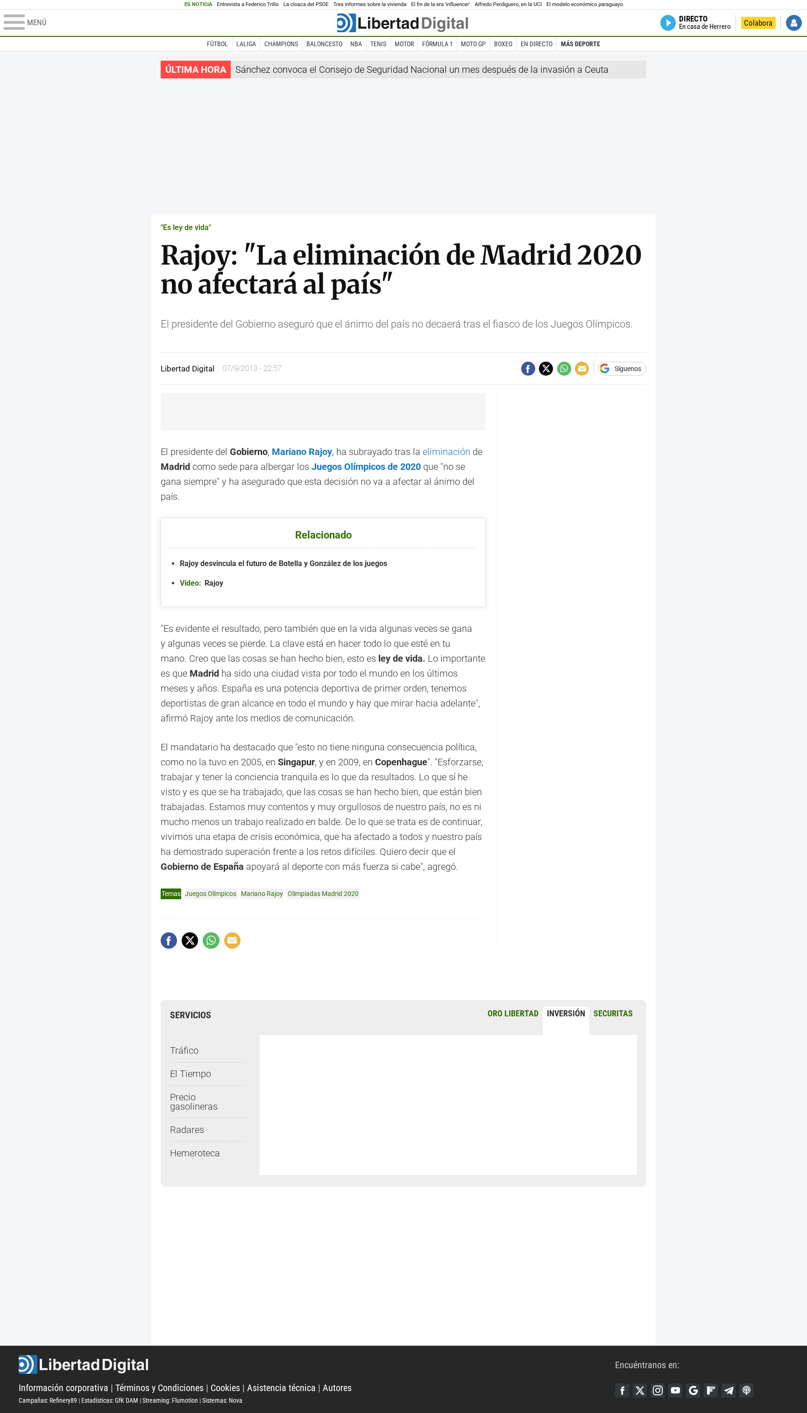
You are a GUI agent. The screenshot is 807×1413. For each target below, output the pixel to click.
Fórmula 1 (437, 44)
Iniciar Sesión (794, 23)
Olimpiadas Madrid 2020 (323, 893)
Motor (404, 44)
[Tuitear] (546, 369)
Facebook (622, 1391)
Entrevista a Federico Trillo (247, 4)
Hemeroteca (195, 1153)
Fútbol (217, 44)
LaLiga (246, 44)
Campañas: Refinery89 (48, 1400)
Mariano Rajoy (262, 893)
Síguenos (628, 368)
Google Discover (693, 1391)
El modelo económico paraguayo (584, 4)
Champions (281, 44)
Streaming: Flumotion (170, 1400)
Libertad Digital (317, 1364)
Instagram (658, 1391)
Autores (337, 1387)
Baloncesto (324, 44)
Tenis (378, 44)
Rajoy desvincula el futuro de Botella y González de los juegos (283, 563)
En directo (536, 44)
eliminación (446, 451)
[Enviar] (564, 369)
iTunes (746, 1391)
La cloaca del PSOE (306, 4)
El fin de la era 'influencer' (440, 4)
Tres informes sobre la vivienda (369, 4)
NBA (356, 44)
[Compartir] (528, 369)
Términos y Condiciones (159, 1387)
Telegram (729, 1391)
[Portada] (402, 23)
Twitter (640, 1391)
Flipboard (711, 1391)
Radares (187, 1129)
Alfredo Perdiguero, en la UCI (508, 4)
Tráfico (184, 1050)
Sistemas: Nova (222, 1400)
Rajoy (201, 583)
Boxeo (503, 44)
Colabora (758, 23)
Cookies (225, 1387)
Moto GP (473, 44)
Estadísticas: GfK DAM (109, 1400)
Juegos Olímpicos (210, 893)
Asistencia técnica (281, 1387)
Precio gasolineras (194, 1101)
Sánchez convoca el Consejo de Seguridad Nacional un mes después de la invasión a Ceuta (422, 69)
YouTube (675, 1391)
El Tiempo (190, 1073)
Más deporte (580, 44)
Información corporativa (63, 1387)
